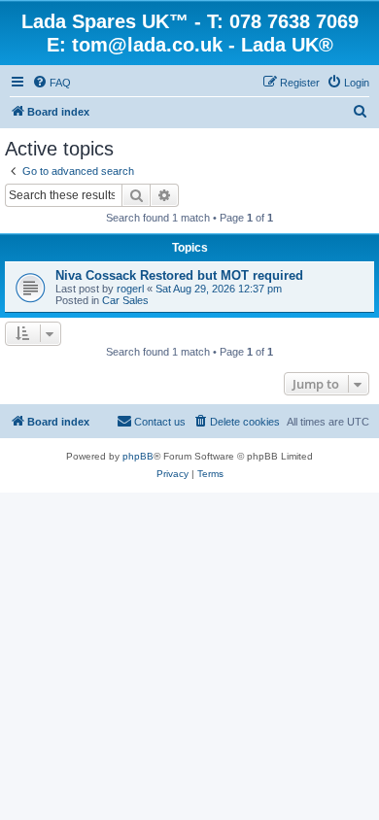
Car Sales (125, 300)
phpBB (138, 456)
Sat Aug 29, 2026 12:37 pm (218, 288)
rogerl (130, 288)
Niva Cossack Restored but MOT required (179, 275)
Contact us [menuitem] (160, 421)
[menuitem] (51, 82)
